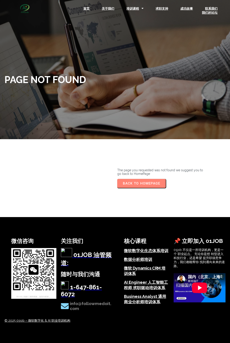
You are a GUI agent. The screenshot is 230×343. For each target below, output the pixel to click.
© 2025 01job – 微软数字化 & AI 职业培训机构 (37, 320)
